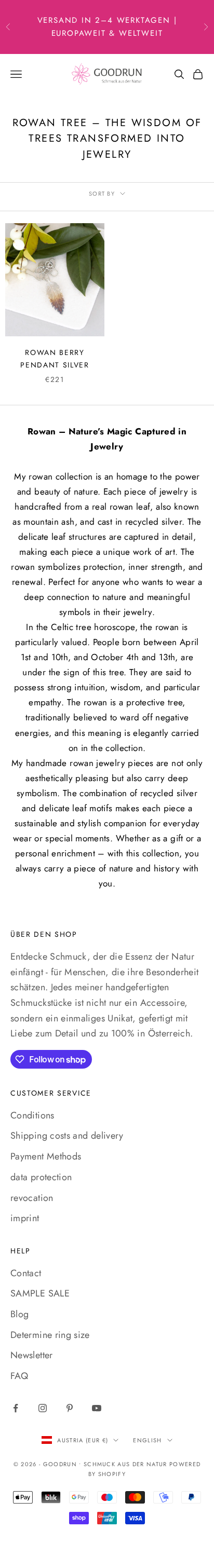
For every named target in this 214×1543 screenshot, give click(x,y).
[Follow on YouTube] (96, 1408)
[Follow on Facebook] (15, 1408)
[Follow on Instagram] (42, 1408)
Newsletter (31, 1355)
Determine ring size (50, 1335)
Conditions (32, 1115)
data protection (41, 1177)
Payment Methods (45, 1156)
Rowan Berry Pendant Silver (54, 358)
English (147, 1440)
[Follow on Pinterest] (69, 1408)
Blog (19, 1314)
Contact (26, 1273)
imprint (24, 1218)
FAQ (19, 1376)
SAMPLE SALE (40, 1293)
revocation (32, 1198)
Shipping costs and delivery (67, 1135)
